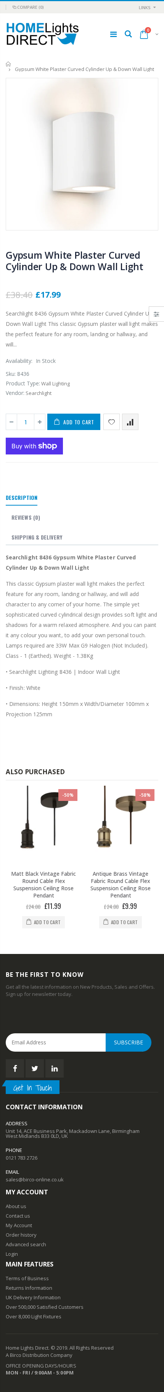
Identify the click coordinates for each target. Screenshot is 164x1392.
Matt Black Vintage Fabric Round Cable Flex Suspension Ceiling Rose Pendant (43, 884)
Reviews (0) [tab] (25, 517)
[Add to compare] (130, 422)
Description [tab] (21, 497)
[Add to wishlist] (111, 422)
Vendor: (15, 392)
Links (145, 7)
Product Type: (23, 383)
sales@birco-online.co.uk (35, 1179)
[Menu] (113, 34)
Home (8, 63)
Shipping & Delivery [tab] (36, 537)
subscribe (128, 1042)
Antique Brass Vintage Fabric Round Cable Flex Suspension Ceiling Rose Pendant (120, 884)
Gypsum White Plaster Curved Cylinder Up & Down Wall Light (74, 260)
